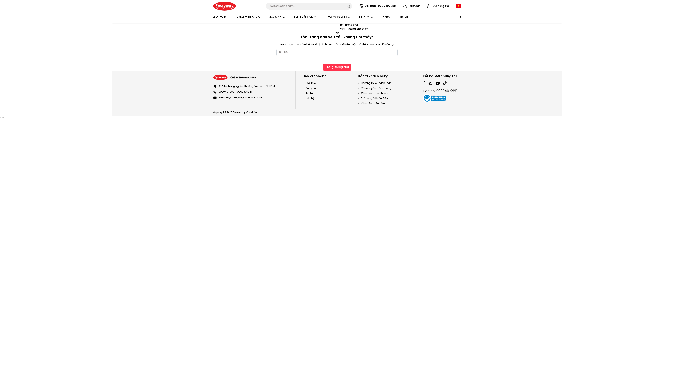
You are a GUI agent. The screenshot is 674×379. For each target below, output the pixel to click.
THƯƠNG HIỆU (338, 17)
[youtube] (437, 83)
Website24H (252, 112)
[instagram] (430, 83)
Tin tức (365, 17)
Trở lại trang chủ (337, 67)
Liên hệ (403, 17)
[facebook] (424, 83)
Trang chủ (351, 25)
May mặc (275, 17)
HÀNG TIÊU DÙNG (248, 17)
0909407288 (387, 6)
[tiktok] (445, 83)
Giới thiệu (220, 17)
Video (386, 17)
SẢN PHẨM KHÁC (305, 17)
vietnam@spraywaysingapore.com (240, 97)
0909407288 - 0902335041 (235, 92)
